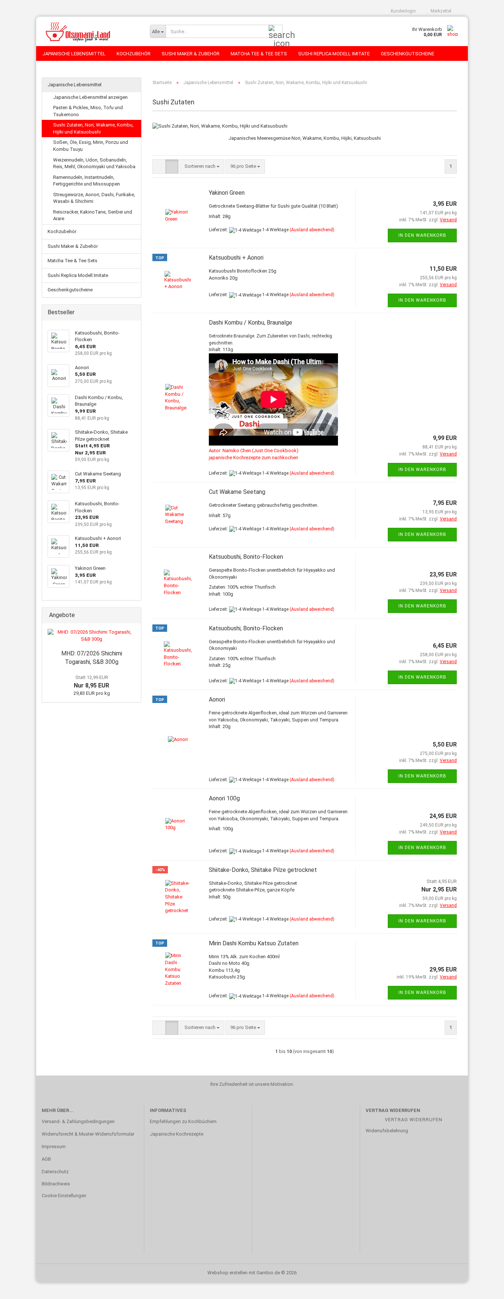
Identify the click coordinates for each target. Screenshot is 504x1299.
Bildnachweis (56, 1184)
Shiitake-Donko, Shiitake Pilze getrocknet (263, 869)
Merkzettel (439, 11)
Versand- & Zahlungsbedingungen (78, 1121)
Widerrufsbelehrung (387, 1130)
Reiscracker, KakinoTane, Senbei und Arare (92, 215)
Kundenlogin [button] (402, 11)
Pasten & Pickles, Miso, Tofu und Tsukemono (88, 111)
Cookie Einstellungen (64, 1195)
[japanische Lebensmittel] (90, 31)
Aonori (217, 699)
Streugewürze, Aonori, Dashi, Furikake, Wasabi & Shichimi (94, 198)
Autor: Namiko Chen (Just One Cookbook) (253, 450)
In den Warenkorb (422, 235)
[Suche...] (276, 31)
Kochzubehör (134, 53)
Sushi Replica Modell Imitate (334, 53)
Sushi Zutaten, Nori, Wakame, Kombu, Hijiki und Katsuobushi (93, 128)
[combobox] (202, 166)
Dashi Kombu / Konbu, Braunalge (250, 322)
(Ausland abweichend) (312, 229)
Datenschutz (55, 1171)
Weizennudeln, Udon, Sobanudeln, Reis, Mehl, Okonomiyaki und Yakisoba (94, 163)
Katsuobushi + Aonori (236, 257)
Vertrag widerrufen (413, 1119)
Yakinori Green (227, 192)
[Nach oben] (484, 1288)
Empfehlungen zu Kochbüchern (183, 1121)
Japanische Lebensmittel (74, 53)
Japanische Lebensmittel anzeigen (90, 97)
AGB (46, 1159)
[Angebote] (133, 615)
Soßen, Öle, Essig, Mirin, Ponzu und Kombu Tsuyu (90, 145)
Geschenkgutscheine (407, 53)
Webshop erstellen (227, 1272)
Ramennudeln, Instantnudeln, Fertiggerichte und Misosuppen (86, 180)
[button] (159, 166)
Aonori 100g (224, 798)
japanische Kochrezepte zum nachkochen (253, 457)
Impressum (54, 1146)
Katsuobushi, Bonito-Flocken (246, 556)
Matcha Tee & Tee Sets (259, 53)
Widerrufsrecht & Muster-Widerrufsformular (88, 1134)
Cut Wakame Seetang (237, 491)
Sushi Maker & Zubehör (191, 53)
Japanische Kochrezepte (176, 1134)
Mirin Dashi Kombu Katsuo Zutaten (253, 943)
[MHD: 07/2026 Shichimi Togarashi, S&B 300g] (91, 635)
